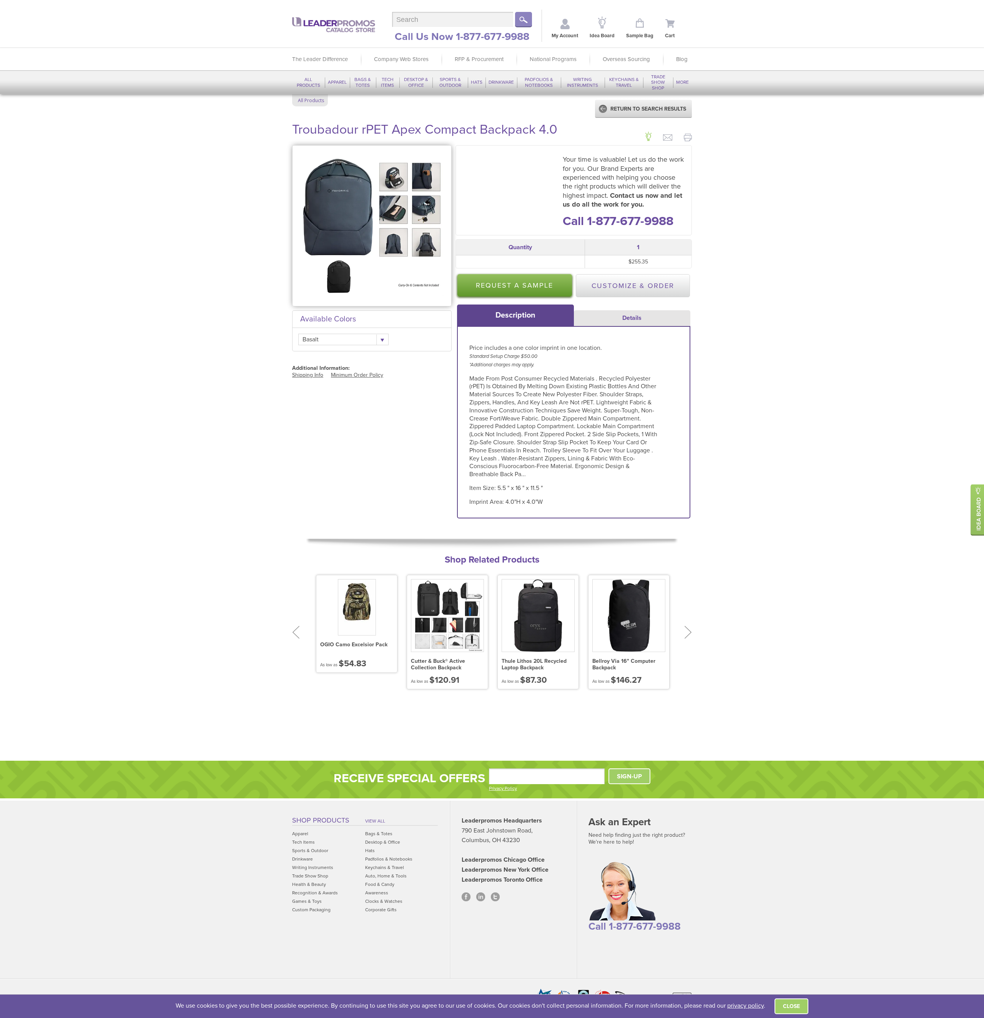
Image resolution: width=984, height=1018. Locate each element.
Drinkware (501, 82)
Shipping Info (307, 375)
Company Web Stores (401, 59)
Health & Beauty (309, 884)
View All (375, 821)
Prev (295, 632)
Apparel (337, 82)
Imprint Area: (487, 502)
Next (688, 632)
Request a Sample (514, 285)
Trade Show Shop (658, 82)
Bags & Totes (362, 82)
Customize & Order (633, 285)
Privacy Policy (503, 788)
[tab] (515, 315)
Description (515, 315)
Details (632, 318)
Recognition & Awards (315, 893)
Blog (682, 59)
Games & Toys (307, 901)
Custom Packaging (311, 909)
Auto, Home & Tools (386, 876)
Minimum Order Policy (357, 375)
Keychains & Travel (624, 82)
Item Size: (483, 488)
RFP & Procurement (479, 59)
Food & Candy (379, 884)
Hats (476, 82)
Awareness (376, 893)
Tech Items (387, 82)
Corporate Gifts (381, 909)
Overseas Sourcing (626, 59)
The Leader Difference (320, 59)
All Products (308, 82)
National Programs (553, 59)
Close (791, 1006)
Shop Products (320, 820)
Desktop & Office (416, 82)
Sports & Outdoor (450, 82)
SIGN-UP (629, 776)
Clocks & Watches (383, 901)
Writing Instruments (582, 82)
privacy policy (745, 1006)
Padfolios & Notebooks (539, 82)
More (682, 82)
